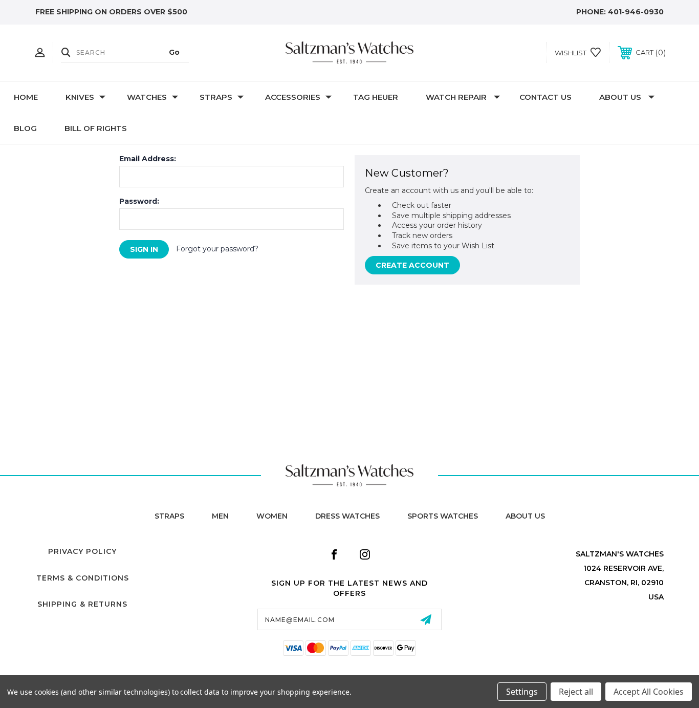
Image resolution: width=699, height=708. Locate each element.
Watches (147, 97)
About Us (620, 97)
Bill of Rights (95, 128)
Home (26, 97)
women (272, 516)
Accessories (292, 97)
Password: (139, 201)
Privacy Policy (82, 551)
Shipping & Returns (82, 604)
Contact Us (545, 97)
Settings (522, 691)
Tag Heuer (375, 97)
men (220, 516)
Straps (216, 97)
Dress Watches (347, 516)
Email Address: (147, 158)
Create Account (412, 265)
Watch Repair (456, 97)
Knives (79, 97)
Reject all (576, 691)
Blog (25, 128)
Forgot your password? (217, 248)
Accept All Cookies (649, 691)
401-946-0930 (636, 11)
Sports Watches (442, 516)
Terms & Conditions (82, 578)
